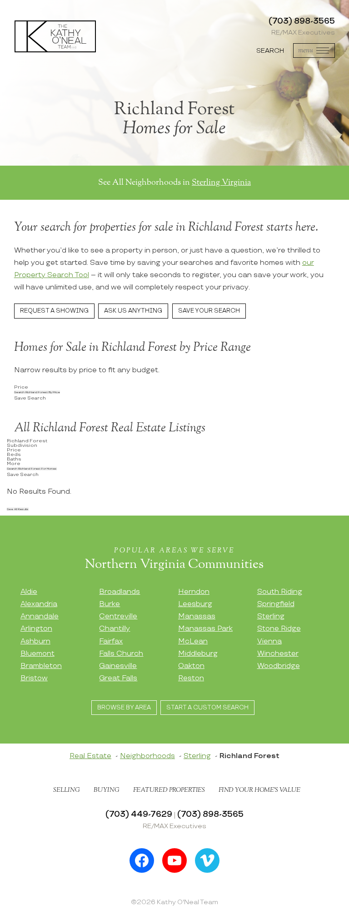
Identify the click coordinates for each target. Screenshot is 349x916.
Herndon (193, 591)
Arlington (36, 628)
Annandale (39, 616)
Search (270, 51)
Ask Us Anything (133, 310)
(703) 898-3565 (302, 21)
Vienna (269, 641)
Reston (191, 678)
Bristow (34, 678)
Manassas (196, 616)
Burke (109, 604)
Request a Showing (54, 310)
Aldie (28, 591)
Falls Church (121, 653)
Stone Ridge (279, 628)
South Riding (279, 591)
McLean (193, 641)
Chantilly (114, 628)
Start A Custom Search (207, 707)
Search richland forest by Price (37, 392)
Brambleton (41, 666)
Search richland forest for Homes (32, 469)
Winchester (278, 653)
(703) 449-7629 (138, 814)
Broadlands (119, 591)
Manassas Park (205, 628)
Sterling (270, 616)
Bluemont (37, 653)
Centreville (118, 616)
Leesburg (195, 604)
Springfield (275, 604)
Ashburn (35, 641)
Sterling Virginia (221, 182)
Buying (107, 790)
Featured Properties (169, 790)
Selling (66, 790)
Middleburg (198, 653)
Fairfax (111, 641)
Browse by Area (124, 707)
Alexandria (38, 604)
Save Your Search (209, 310)
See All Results (18, 509)
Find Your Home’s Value (259, 790)
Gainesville (118, 666)
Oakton (191, 666)
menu (305, 50)
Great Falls (118, 678)
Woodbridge (278, 666)
